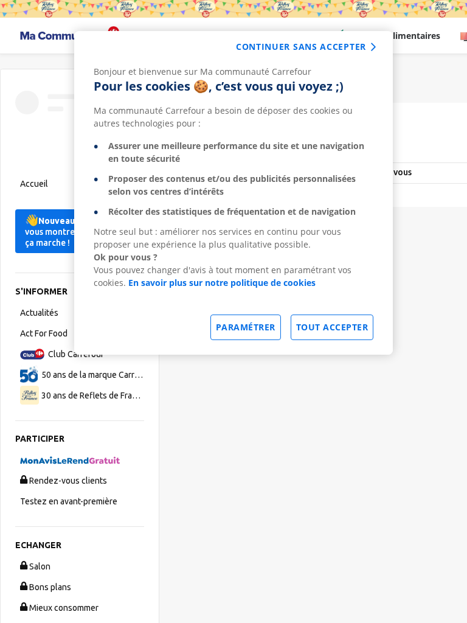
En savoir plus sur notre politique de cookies (222, 282)
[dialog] (233, 193)
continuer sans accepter (301, 46)
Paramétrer (245, 327)
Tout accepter (332, 327)
